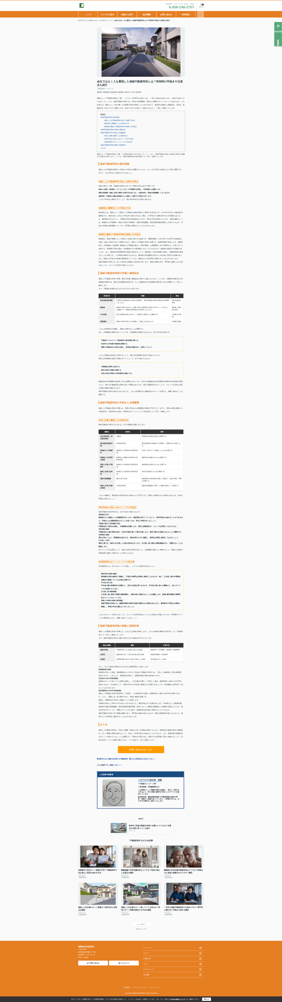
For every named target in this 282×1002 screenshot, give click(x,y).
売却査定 (186, 14)
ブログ (145, 964)
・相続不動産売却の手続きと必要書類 (112, 133)
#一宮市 (132, 92)
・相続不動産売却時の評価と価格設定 (112, 129)
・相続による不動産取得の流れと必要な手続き (119, 120)
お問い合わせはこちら (141, 749)
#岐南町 (120, 92)
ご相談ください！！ (115, 765)
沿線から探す (127, 14)
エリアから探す (108, 14)
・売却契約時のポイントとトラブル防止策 (117, 142)
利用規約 (127, 987)
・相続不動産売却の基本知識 (109, 117)
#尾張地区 (106, 92)
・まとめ (102, 148)
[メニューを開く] (200, 14)
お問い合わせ (166, 14)
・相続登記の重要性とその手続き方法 (116, 123)
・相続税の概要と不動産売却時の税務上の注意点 (120, 126)
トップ (88, 14)
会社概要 (147, 14)
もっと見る (141, 924)
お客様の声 (147, 958)
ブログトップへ (141, 929)
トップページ (147, 948)
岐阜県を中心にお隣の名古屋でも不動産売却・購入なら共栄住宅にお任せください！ (126, 759)
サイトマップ (155, 987)
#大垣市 (126, 92)
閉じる (206, 999)
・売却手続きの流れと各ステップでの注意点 (118, 139)
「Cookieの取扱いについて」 (178, 999)
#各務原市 (113, 92)
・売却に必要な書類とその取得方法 (115, 136)
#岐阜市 (99, 92)
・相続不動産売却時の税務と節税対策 (112, 145)
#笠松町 (138, 92)
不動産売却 (101, 88)
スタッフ (146, 953)
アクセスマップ (148, 969)
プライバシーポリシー (140, 987)
